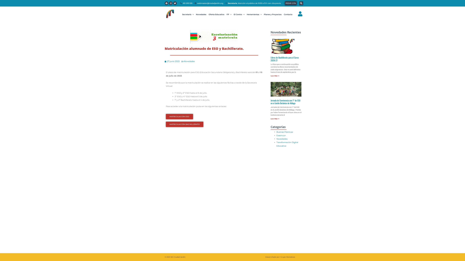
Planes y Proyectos (273, 14)
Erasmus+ (281, 135)
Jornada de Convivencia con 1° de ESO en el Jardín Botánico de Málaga (285, 102)
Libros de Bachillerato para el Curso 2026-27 (285, 59)
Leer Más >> (275, 76)
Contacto (288, 14)
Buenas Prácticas (284, 132)
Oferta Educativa (216, 14)
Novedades (201, 14)
